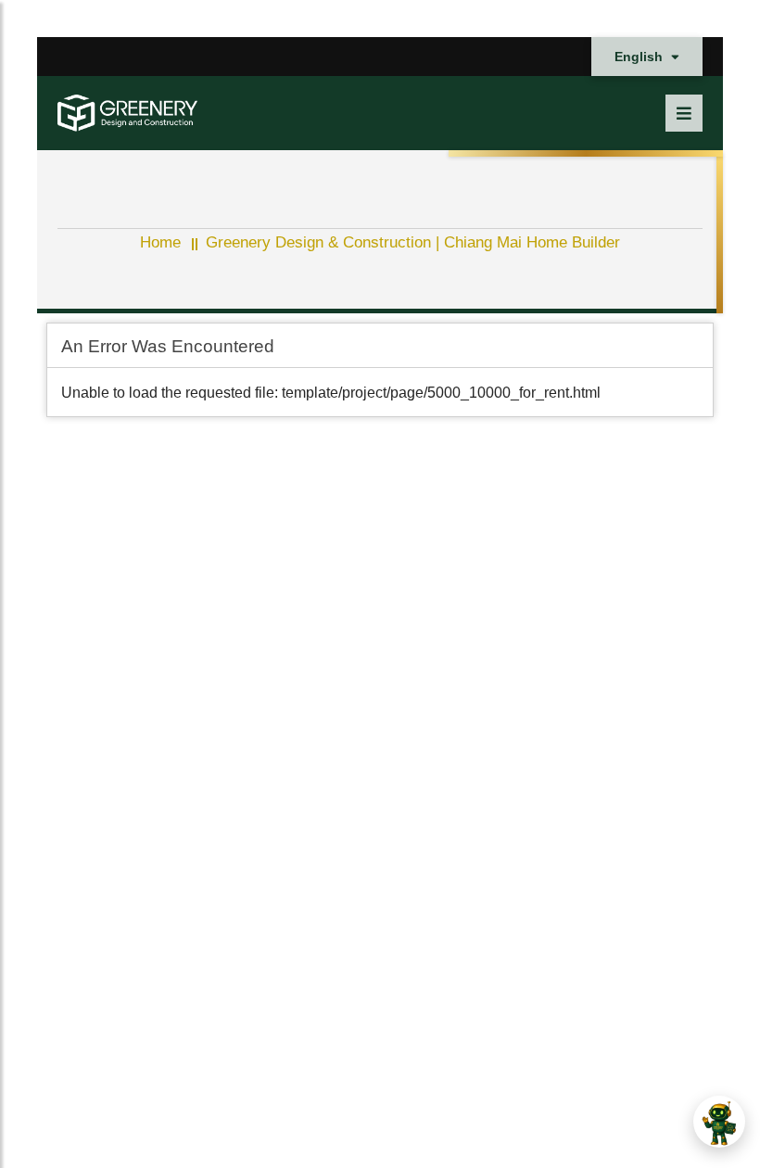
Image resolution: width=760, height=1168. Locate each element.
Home (160, 242)
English (640, 56)
